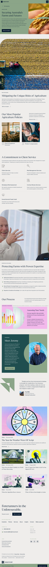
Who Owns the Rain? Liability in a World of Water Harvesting (12, 468)
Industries (4, 522)
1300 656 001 (7, 529)
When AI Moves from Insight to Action (35, 492)
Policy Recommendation (35, 306)
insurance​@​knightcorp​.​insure (11, 531)
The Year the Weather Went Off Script (18, 440)
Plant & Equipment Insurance (10, 144)
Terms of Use (22, 554)
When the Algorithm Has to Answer (11, 492)
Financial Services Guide (7, 541)
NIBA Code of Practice (6, 542)
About (21, 522)
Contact (32, 522)
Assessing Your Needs (7, 306)
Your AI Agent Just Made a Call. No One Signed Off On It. (35, 468)
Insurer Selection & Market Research (21, 306)
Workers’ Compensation (31, 144)
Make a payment (40, 522)
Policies (10, 522)
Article (3, 437)
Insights (26, 522)
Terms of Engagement (6, 546)
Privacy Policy (16, 554)
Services (16, 522)
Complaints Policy (5, 545)
